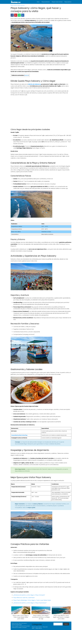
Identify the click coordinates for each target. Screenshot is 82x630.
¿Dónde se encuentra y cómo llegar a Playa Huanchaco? (29, 603)
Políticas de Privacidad (24, 626)
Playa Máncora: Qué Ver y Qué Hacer (24, 597)
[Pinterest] (15, 15)
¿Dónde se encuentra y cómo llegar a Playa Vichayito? (29, 595)
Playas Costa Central (57, 2)
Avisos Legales (15, 626)
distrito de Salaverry (34, 84)
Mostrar (27, 75)
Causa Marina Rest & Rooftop (19, 435)
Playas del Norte (46, 2)
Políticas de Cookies (16, 627)
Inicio (38, 2)
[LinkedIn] (22, 15)
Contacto (24, 627)
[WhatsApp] (19, 15)
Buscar (66, 624)
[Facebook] (12, 15)
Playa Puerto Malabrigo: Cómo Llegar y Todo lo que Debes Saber (32, 600)
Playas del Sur (68, 2)
